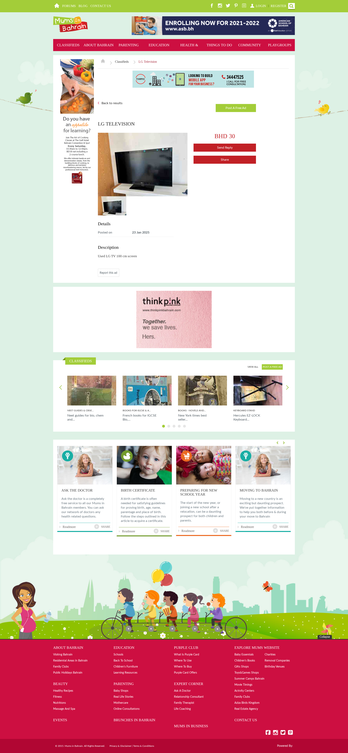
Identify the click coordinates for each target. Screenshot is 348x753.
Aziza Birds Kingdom (247, 703)
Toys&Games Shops (246, 672)
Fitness (57, 696)
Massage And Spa (64, 709)
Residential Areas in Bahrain (70, 660)
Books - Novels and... (192, 410)
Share (225, 159)
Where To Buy (183, 666)
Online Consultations (127, 709)
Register (278, 6)
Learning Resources (125, 672)
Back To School (123, 660)
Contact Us (100, 6)
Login (261, 6)
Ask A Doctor (182, 690)
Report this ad (108, 273)
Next (287, 387)
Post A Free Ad (236, 108)
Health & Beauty (189, 51)
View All (253, 367)
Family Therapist (184, 703)
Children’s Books (244, 660)
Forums (69, 6)
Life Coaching (182, 709)
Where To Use (183, 660)
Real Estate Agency (246, 709)
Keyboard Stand (244, 410)
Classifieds (68, 45)
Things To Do (219, 45)
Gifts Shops (241, 666)
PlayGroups (279, 45)
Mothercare (121, 703)
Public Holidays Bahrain (67, 672)
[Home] (56, 6)
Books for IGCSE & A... (137, 410)
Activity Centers (244, 690)
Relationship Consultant (189, 696)
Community (249, 45)
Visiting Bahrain (62, 654)
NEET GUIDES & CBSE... (80, 410)
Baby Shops (121, 690)
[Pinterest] (236, 6)
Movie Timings (243, 684)
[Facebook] (211, 6)
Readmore (69, 527)
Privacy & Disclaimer (120, 746)
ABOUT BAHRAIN (99, 45)
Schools (118, 654)
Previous (61, 387)
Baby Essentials (244, 654)
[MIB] (70, 24)
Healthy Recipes (63, 690)
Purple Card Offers (185, 672)
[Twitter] (228, 6)
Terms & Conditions (143, 746)
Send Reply (225, 147)
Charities (270, 654)
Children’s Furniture (126, 666)
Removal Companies (277, 660)
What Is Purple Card (186, 654)
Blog (83, 6)
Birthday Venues (275, 666)
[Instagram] (220, 6)
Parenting (129, 45)
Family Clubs (61, 666)
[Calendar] (244, 6)
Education (159, 45)
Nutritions (59, 703)
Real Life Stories (123, 696)
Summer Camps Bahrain (249, 678)
